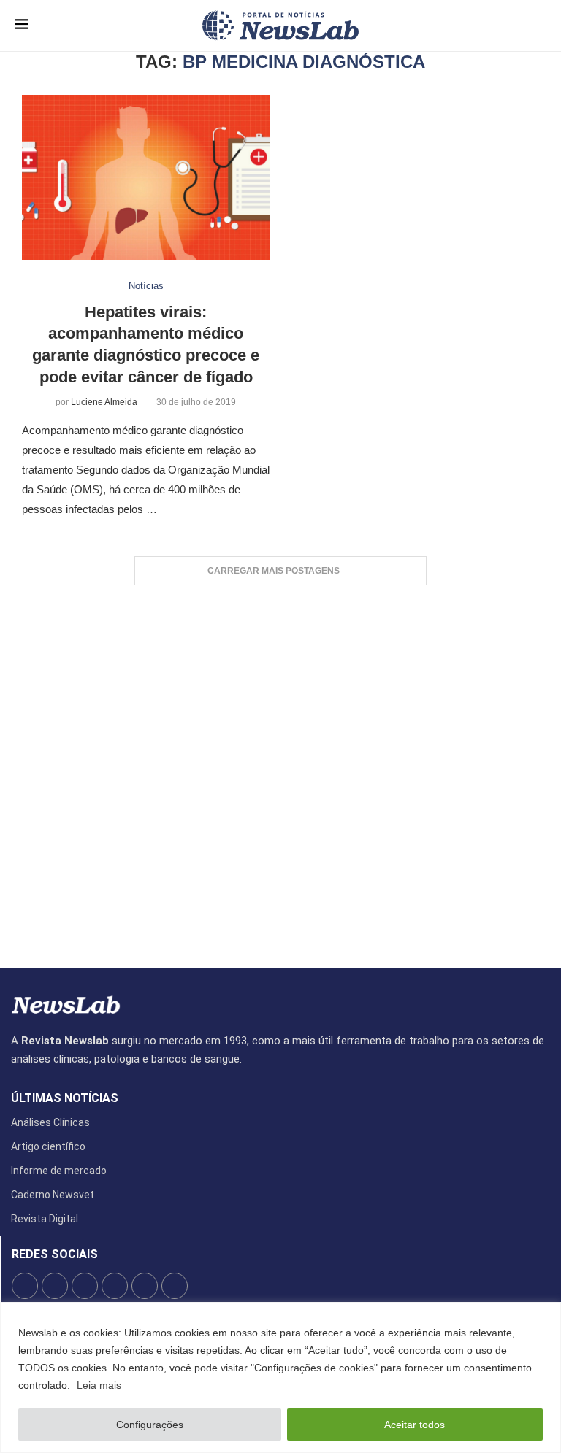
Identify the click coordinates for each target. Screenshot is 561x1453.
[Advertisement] (280, 769)
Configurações (149, 1424)
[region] (280, 1377)
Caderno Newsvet (52, 1195)
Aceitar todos (414, 1424)
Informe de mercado (59, 1170)
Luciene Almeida (104, 402)
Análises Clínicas (50, 1122)
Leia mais (99, 1385)
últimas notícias (64, 1098)
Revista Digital (44, 1219)
